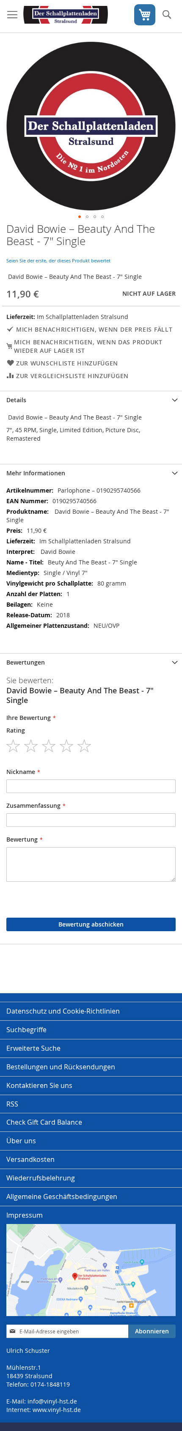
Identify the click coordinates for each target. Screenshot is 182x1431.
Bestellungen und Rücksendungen (60, 1066)
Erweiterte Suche (33, 1048)
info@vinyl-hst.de (52, 1401)
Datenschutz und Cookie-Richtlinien (63, 1011)
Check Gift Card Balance (44, 1122)
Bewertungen (25, 662)
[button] (79, 216)
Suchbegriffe (26, 1029)
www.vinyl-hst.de (57, 1410)
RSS (12, 1104)
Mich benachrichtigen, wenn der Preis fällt (94, 329)
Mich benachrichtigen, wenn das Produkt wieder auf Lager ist (88, 346)
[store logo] (65, 16)
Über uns (21, 1140)
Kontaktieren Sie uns (39, 1085)
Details (16, 400)
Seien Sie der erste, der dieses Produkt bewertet (58, 260)
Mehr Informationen (35, 473)
